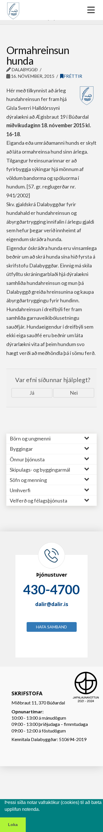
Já (31, 393)
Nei (74, 393)
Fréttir (73, 76)
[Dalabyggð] (13, 8)
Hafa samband (51, 626)
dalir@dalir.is (51, 604)
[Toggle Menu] (51, 10)
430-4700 (51, 589)
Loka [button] (13, 824)
